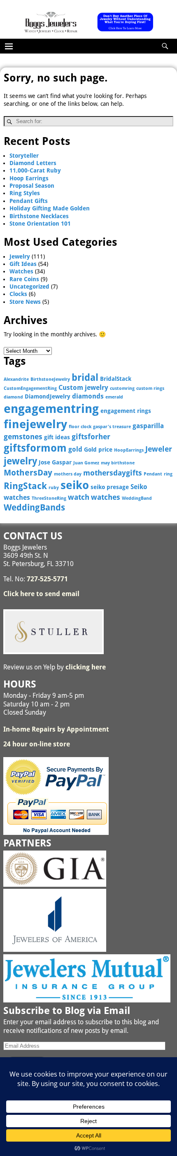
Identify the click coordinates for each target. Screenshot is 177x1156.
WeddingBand (137, 498)
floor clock (80, 426)
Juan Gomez (86, 463)
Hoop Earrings (29, 178)
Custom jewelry (83, 388)
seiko (75, 485)
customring (122, 388)
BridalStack (115, 378)
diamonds (88, 396)
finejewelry (35, 424)
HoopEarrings (129, 450)
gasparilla (148, 426)
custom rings (150, 388)
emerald (114, 397)
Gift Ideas (23, 264)
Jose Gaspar (55, 462)
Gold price (98, 449)
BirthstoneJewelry (50, 379)
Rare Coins (24, 279)
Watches (21, 271)
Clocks (18, 294)
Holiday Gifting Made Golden (49, 208)
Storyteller (24, 155)
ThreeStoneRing (49, 498)
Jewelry (19, 256)
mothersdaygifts (112, 472)
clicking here (85, 667)
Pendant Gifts (28, 201)
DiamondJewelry (47, 396)
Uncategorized (29, 286)
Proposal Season (31, 185)
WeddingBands (34, 508)
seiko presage (110, 487)
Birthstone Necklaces (39, 216)
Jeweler (158, 449)
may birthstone (118, 463)
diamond (13, 397)
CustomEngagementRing (30, 388)
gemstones (23, 436)
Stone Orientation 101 (40, 223)
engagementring (51, 409)
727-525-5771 (47, 579)
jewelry (20, 461)
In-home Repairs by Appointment (56, 729)
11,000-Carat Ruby (35, 170)
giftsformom (35, 448)
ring (168, 474)
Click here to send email (41, 594)
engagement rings (125, 411)
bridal (85, 377)
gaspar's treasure (112, 426)
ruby (54, 487)
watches (105, 497)
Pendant (153, 474)
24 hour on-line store (36, 744)
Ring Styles (24, 193)
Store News (25, 301)
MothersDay (28, 473)
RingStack (25, 486)
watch (78, 497)
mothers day (68, 474)
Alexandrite (16, 379)
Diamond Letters (32, 163)
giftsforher (91, 436)
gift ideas (57, 437)
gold (75, 449)
